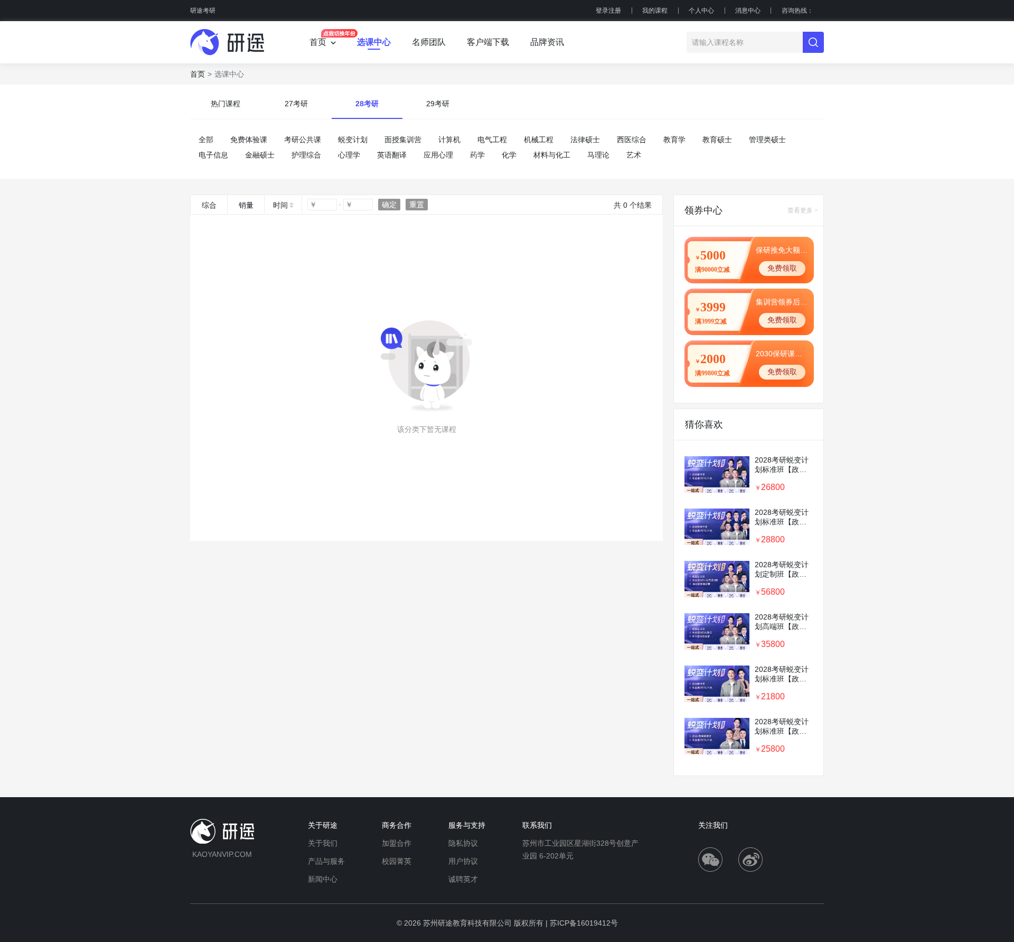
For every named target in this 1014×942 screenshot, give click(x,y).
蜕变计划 (353, 139)
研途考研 (202, 10)
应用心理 (438, 155)
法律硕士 (585, 139)
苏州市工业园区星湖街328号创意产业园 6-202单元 (580, 849)
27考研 (296, 103)
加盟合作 (396, 843)
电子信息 (213, 155)
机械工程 (538, 139)
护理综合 (306, 155)
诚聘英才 (463, 879)
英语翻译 (392, 155)
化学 (509, 155)
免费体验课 (248, 139)
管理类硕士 (767, 139)
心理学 (349, 155)
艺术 (633, 155)
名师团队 (429, 42)
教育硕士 (717, 139)
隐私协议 (463, 843)
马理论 (598, 155)
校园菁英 (396, 861)
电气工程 (492, 139)
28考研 (367, 103)
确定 (389, 204)
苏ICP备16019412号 (584, 923)
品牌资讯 (547, 42)
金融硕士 (260, 155)
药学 (477, 155)
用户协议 (463, 861)
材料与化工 (551, 155)
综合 (209, 205)
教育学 (674, 139)
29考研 (437, 103)
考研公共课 (302, 139)
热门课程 (225, 103)
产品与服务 (326, 861)
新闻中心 (322, 879)
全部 (206, 139)
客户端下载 (488, 42)
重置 (416, 204)
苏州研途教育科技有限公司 (467, 923)
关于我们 (322, 843)
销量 (246, 205)
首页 (197, 74)
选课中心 (374, 42)
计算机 (449, 139)
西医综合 (631, 139)
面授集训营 (402, 139)
